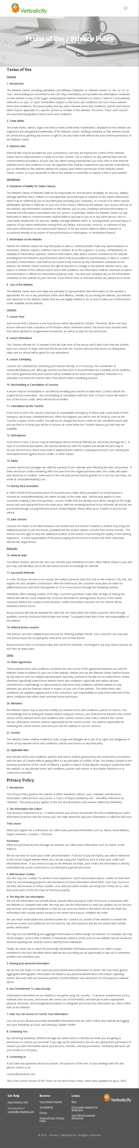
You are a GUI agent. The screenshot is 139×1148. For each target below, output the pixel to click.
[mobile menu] (126, 8)
